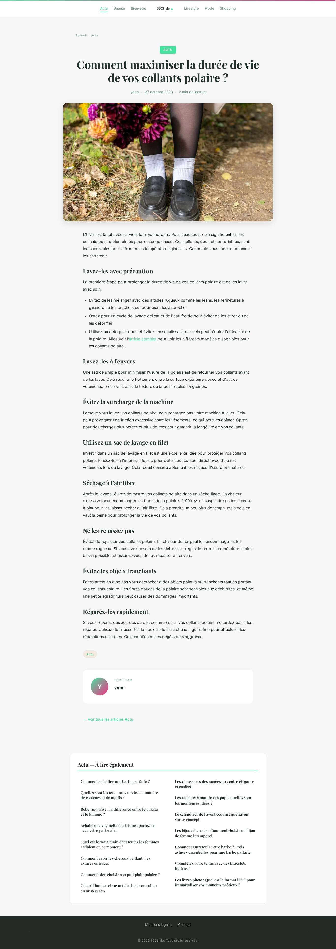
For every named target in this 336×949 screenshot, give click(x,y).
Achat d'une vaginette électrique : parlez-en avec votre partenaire (118, 828)
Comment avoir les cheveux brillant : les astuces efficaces (115, 861)
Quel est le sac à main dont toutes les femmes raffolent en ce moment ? (120, 844)
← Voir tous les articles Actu (108, 719)
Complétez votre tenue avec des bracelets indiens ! (210, 866)
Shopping (228, 8)
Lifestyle (191, 8)
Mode (209, 8)
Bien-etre (138, 8)
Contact (184, 924)
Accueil (81, 35)
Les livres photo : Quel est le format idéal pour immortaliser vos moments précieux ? (215, 882)
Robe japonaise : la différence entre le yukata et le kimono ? (119, 812)
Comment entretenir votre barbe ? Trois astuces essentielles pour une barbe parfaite (213, 850)
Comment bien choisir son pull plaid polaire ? (120, 874)
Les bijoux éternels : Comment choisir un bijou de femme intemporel (215, 833)
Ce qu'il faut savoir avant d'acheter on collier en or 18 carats (119, 888)
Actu (104, 8)
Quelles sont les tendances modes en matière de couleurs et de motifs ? (119, 795)
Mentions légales (158, 924)
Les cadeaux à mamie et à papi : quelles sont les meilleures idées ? (213, 800)
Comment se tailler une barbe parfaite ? (115, 781)
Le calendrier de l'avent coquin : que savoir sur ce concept (212, 817)
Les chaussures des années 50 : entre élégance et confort (214, 784)
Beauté (119, 8)
